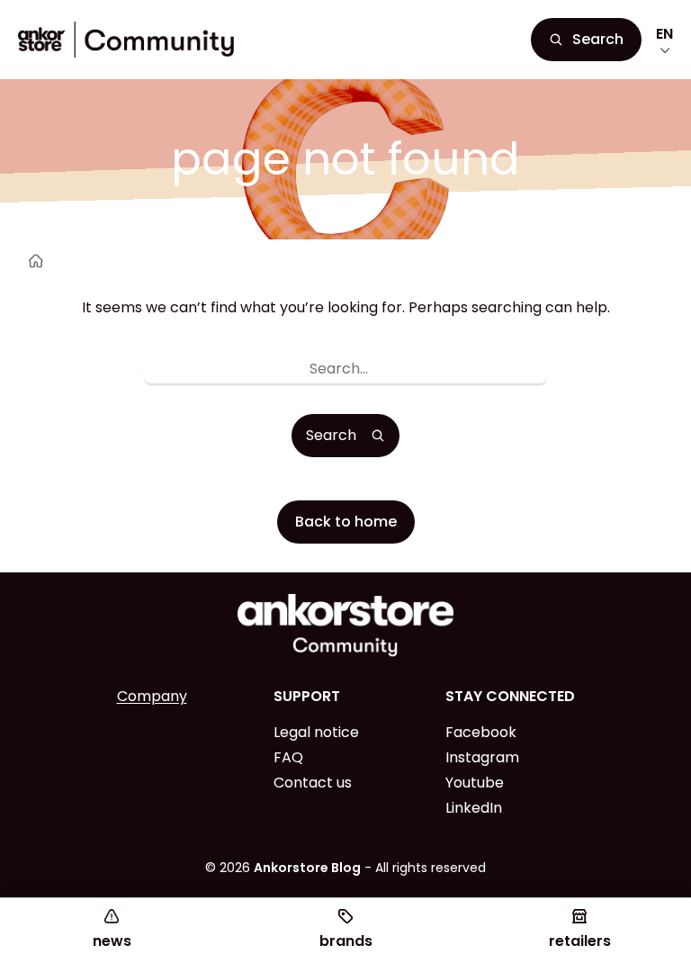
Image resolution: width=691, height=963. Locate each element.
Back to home (346, 521)
